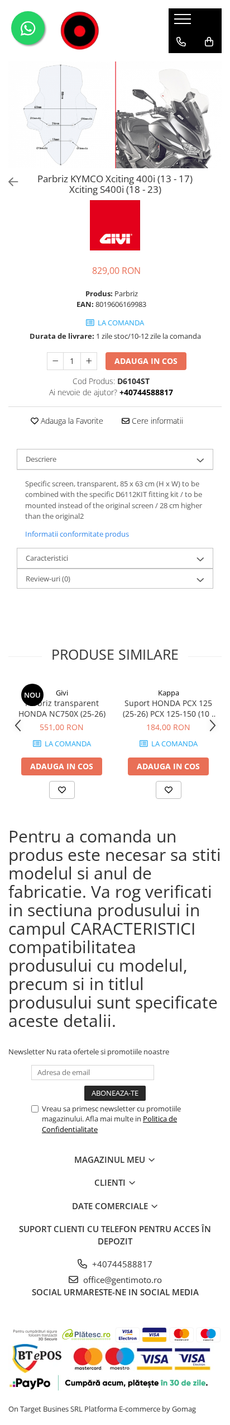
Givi (62, 693)
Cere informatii (156, 420)
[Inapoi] (8, 182)
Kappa (168, 693)
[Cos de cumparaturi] (209, 42)
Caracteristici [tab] (47, 558)
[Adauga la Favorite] (62, 790)
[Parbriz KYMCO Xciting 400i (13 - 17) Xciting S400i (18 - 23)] (115, 114)
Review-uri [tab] (48, 579)
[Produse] (184, 22)
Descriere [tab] (41, 459)
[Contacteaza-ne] (181, 42)
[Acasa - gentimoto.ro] (80, 30)
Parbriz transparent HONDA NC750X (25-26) (62, 708)
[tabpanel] (115, 114)
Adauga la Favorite (71, 420)
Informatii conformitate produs (77, 534)
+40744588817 (121, 1264)
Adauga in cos (146, 361)
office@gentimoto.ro (121, 1279)
